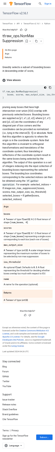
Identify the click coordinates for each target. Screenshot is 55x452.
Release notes (9, 404)
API (18, 23)
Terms (5, 430)
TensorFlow (7, 23)
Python (47, 23)
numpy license (17, 346)
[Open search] (40, 4)
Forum (5, 371)
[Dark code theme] (45, 87)
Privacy (15, 430)
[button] (27, 80)
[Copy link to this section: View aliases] (24, 80)
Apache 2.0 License (11, 337)
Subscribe (45, 437)
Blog (4, 366)
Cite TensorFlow (10, 419)
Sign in (47, 3)
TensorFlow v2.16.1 (15, 13)
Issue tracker (8, 399)
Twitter (5, 381)
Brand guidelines (10, 414)
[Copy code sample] (50, 87)
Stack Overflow (9, 409)
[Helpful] (21, 29)
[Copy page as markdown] (36, 41)
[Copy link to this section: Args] (12, 207)
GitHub (5, 376)
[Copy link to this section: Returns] (14, 293)
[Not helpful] (26, 29)
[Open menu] (5, 3)
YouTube (6, 386)
